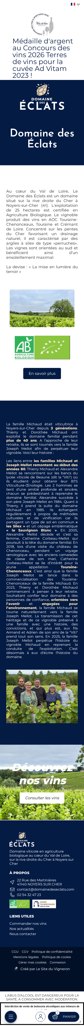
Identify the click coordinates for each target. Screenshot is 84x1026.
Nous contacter (22, 934)
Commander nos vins (28, 924)
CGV (25, 952)
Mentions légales (26, 957)
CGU (15, 952)
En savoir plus (42, 373)
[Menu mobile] (11, 1017)
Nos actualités (21, 929)
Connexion (58, 962)
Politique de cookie (56, 957)
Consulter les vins (42, 798)
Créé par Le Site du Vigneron (45, 969)
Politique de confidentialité (52, 952)
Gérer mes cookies (33, 962)
